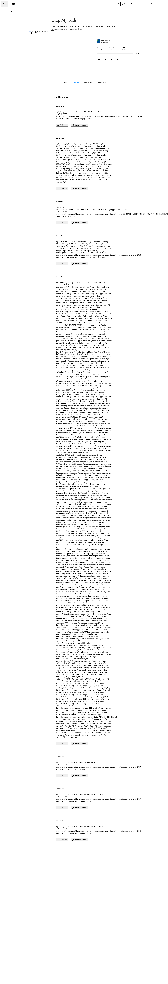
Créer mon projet (156, 4)
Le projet (64, 82)
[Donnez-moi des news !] (99, 59)
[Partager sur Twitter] (111, 59)
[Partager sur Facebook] (105, 59)
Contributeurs (102, 82)
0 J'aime (63, 125)
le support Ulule (86, 11)
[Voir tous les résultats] (118, 4)
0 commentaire (81, 125)
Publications (75, 82)
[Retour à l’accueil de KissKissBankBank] (12, 4)
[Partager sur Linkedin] (118, 59)
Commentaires (88, 82)
